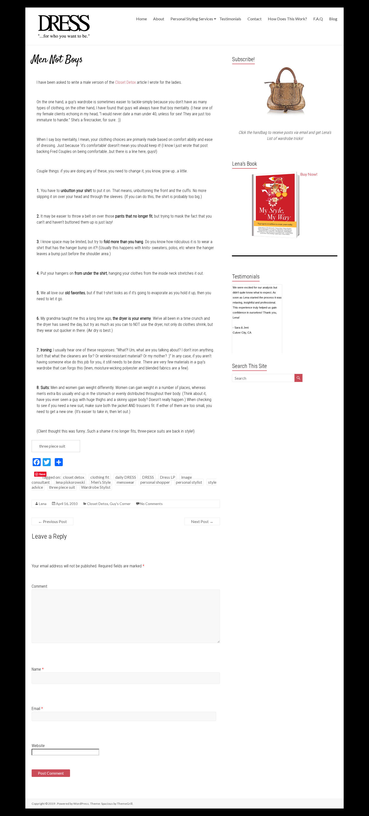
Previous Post (52, 521)
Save (42, 474)
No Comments (151, 503)
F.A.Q (318, 18)
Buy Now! (309, 174)
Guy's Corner (120, 503)
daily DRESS (125, 477)
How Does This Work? (287, 18)
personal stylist (189, 482)
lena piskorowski (70, 482)
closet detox (73, 477)
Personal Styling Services (191, 18)
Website (38, 745)
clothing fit (99, 477)
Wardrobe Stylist (95, 487)
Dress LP (167, 477)
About (158, 18)
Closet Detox (125, 82)
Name (38, 669)
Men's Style (101, 482)
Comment (39, 586)
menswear (125, 482)
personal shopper (155, 482)
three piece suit (62, 487)
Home (141, 18)
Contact (255, 18)
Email (37, 708)
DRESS (148, 477)
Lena (42, 503)
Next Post (202, 521)
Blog (333, 18)
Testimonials (230, 18)
